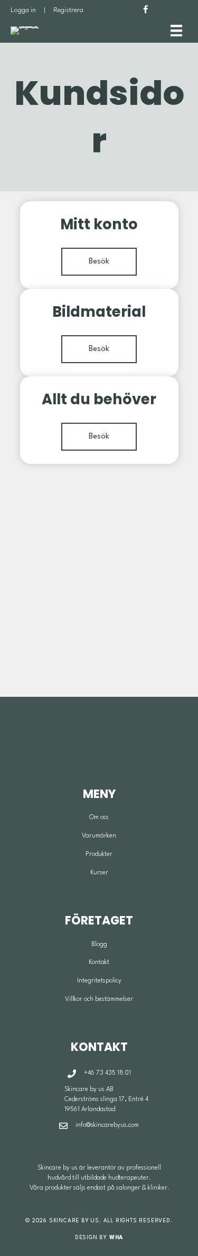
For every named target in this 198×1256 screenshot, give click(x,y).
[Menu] (176, 31)
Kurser (99, 873)
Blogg (99, 944)
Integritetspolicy (99, 981)
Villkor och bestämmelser (99, 999)
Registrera (68, 10)
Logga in (23, 10)
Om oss (99, 817)
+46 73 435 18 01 (107, 1073)
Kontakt (99, 962)
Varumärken (99, 836)
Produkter (99, 854)
